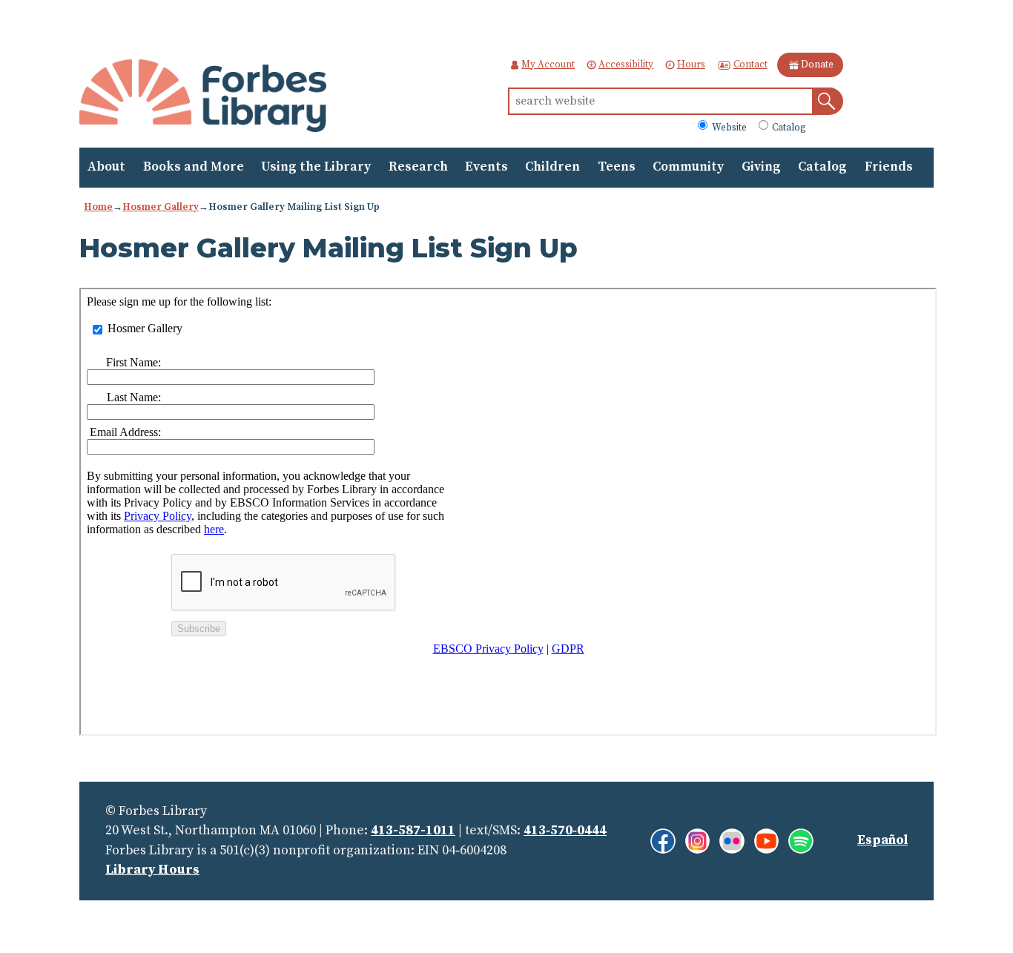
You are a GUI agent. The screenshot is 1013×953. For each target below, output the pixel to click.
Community (688, 167)
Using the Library (316, 167)
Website (728, 127)
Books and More (193, 167)
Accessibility (625, 64)
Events (486, 167)
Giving (761, 167)
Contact (750, 64)
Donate (817, 64)
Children (552, 167)
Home (98, 207)
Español (882, 840)
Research (418, 167)
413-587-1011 (413, 830)
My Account (548, 64)
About (106, 167)
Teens (617, 167)
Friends (889, 167)
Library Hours (152, 870)
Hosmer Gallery (160, 207)
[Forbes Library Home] (202, 97)
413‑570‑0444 (565, 830)
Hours (691, 64)
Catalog (788, 127)
